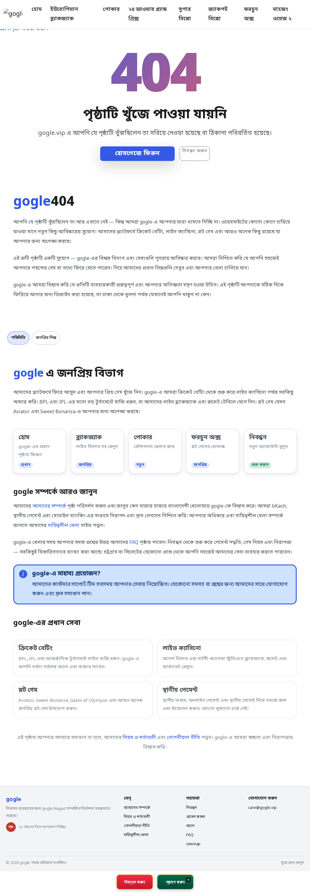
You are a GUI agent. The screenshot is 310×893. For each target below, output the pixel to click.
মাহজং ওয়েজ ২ (282, 14)
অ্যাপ (190, 826)
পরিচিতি (18, 337)
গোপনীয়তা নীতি (183, 737)
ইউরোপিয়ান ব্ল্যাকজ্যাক (64, 14)
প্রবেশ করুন (195, 816)
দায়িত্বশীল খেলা (64, 525)
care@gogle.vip (262, 807)
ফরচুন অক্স (251, 14)
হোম (36, 9)
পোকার (111, 9)
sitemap (193, 844)
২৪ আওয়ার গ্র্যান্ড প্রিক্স (147, 14)
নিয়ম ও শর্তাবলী (139, 737)
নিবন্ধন (191, 807)
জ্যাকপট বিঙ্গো (218, 14)
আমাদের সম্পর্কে (49, 506)
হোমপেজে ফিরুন (137, 154)
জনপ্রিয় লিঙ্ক (46, 337)
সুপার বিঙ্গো (185, 14)
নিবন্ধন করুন (194, 151)
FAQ (133, 542)
